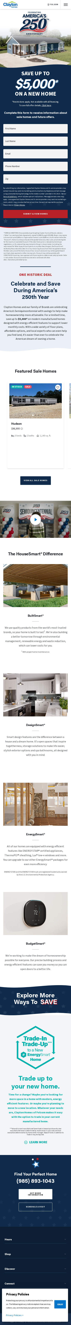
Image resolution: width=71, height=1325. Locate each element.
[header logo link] (10, 4)
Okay (60, 1304)
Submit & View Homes (35, 214)
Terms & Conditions (10, 196)
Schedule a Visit (35, 1206)
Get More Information (35, 1194)
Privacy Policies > (14, 1315)
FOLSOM (54, 5)
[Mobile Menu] (65, 4)
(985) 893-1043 (35, 1180)
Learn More (38, 1142)
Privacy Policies (19, 205)
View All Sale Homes (35, 480)
